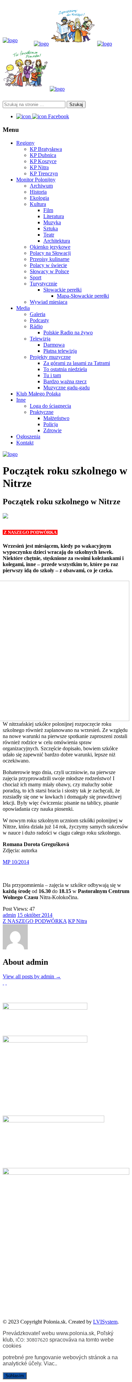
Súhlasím (14, 1375)
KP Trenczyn (44, 173)
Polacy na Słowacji (50, 253)
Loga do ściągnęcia (50, 406)
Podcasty (39, 320)
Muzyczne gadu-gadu (66, 387)
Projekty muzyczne (50, 357)
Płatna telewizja (60, 351)
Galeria (37, 314)
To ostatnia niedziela (65, 369)
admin (9, 915)
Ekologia (39, 198)
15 (20, 915)
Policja (50, 424)
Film (48, 210)
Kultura (38, 204)
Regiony (25, 143)
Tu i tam (52, 375)
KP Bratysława (46, 149)
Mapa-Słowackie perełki (83, 296)
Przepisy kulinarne (49, 259)
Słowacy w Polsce (49, 271)
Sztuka (50, 228)
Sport (35, 277)
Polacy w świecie (48, 265)
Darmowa (54, 345)
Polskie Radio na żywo (68, 332)
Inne (21, 400)
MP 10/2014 (16, 862)
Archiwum (41, 186)
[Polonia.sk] (10, 40)
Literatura (53, 216)
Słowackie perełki (62, 290)
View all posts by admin (32, 976)
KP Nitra (39, 167)
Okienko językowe (50, 247)
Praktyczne (41, 412)
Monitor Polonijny (36, 179)
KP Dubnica (43, 155)
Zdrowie (52, 430)
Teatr (48, 235)
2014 (47, 915)
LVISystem (105, 1322)
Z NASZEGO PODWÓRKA (35, 921)
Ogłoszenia (28, 436)
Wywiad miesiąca (48, 302)
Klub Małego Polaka (38, 394)
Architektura (56, 241)
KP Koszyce (43, 161)
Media (23, 308)
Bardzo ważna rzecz (65, 381)
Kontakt (25, 442)
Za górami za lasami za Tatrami (76, 363)
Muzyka (52, 222)
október (33, 915)
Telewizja (40, 339)
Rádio (36, 326)
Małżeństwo (56, 418)
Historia (38, 192)
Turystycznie (43, 283)
